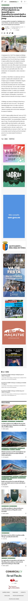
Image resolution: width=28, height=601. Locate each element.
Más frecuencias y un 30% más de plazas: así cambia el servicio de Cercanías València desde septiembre (13, 453)
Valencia (18, 449)
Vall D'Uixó (11, 139)
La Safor (12, 449)
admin (6, 139)
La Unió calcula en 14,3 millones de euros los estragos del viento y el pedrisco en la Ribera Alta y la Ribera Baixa (13, 425)
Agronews (4, 421)
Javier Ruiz (5, 538)
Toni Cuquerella (5, 457)
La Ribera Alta (19, 421)
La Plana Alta (5, 448)
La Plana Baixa (11, 421)
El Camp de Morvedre (7, 476)
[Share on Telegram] (7, 33)
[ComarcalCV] (14, 1)
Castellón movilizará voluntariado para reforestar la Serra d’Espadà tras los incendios (12, 509)
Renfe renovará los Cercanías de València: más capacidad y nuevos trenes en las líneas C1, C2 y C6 (13, 483)
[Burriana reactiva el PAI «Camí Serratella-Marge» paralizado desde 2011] (14, 523)
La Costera (15, 476)
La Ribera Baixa (5, 449)
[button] (2, 1)
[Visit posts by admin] (2, 28)
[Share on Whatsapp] (4, 33)
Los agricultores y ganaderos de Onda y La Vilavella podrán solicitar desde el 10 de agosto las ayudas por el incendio (12, 562)
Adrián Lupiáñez (6, 428)
